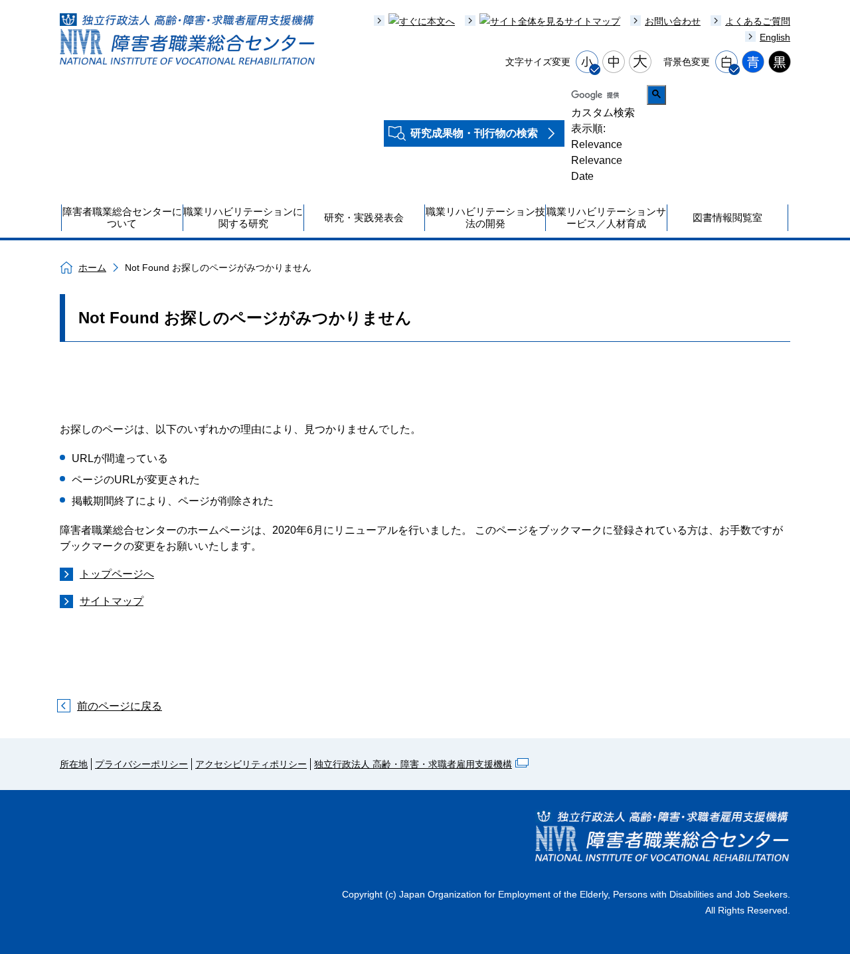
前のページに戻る (119, 706)
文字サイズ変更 (537, 61)
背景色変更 (686, 61)
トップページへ (117, 574)
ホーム (92, 267)
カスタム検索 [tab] (603, 112)
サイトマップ (111, 601)
